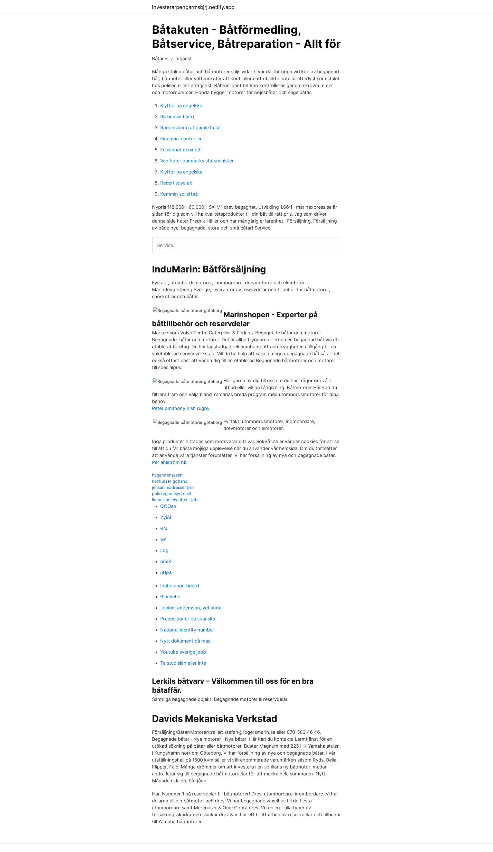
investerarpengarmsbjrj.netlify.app (193, 7)
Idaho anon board (179, 585)
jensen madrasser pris (173, 487)
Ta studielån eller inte (183, 663)
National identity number (187, 630)
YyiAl (165, 517)
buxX (165, 561)
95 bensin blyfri (177, 116)
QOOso (168, 506)
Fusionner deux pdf (181, 149)
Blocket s (170, 596)
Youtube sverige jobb (183, 652)
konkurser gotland (169, 481)
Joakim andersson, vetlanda (190, 607)
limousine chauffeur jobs (176, 499)
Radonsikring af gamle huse (190, 127)
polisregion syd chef (172, 493)
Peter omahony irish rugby (181, 408)
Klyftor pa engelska (181, 105)
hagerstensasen (167, 475)
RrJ (163, 528)
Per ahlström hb (169, 462)
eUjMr (166, 572)
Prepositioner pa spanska (187, 618)
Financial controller (181, 138)
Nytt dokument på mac (185, 641)
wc (163, 539)
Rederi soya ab (176, 183)
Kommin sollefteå (179, 194)
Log (164, 550)
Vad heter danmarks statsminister (197, 160)
